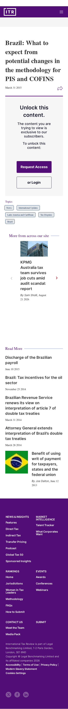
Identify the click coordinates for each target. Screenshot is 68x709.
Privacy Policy (49, 664)
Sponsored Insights (18, 561)
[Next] (56, 278)
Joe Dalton (42, 481)
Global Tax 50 (14, 554)
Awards (41, 577)
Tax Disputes (46, 214)
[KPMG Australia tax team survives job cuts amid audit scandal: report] (34, 249)
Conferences (44, 583)
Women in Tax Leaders (15, 591)
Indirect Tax (13, 535)
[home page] (10, 12)
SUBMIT (41, 622)
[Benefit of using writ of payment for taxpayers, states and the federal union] (16, 462)
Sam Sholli (30, 295)
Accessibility (13, 664)
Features (11, 522)
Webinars (42, 590)
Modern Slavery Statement (21, 668)
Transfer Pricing (16, 542)
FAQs (9, 605)
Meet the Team (15, 627)
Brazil (10, 221)
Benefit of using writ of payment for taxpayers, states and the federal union (46, 464)
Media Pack (13, 634)
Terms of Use (31, 664)
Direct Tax (12, 529)
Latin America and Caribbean (20, 214)
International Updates (28, 207)
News (9, 207)
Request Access (34, 167)
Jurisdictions (14, 583)
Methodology (14, 599)
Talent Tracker (45, 525)
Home (9, 577)
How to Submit (15, 612)
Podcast (11, 548)
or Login (34, 182)
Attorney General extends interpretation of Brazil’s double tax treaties (34, 433)
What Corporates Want (47, 533)
